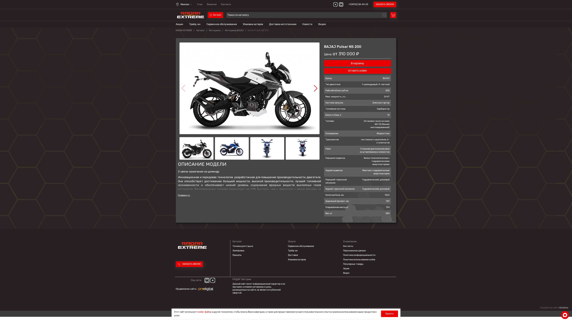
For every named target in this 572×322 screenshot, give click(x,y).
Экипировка (238, 250)
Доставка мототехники (282, 24)
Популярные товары (353, 264)
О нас (200, 4)
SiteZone (563, 307)
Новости (307, 24)
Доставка (293, 255)
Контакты (226, 4)
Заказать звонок (385, 4)
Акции (179, 24)
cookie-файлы (204, 312)
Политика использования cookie (359, 259)
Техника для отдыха (243, 246)
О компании (350, 241)
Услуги (292, 241)
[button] (315, 88)
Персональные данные (354, 250)
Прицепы (237, 255)
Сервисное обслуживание (221, 24)
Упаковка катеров (253, 24)
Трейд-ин (194, 24)
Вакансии (212, 4)
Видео (322, 24)
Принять (389, 313)
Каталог (237, 241)
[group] (249, 88)
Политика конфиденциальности (359, 255)
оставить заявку (357, 71)
